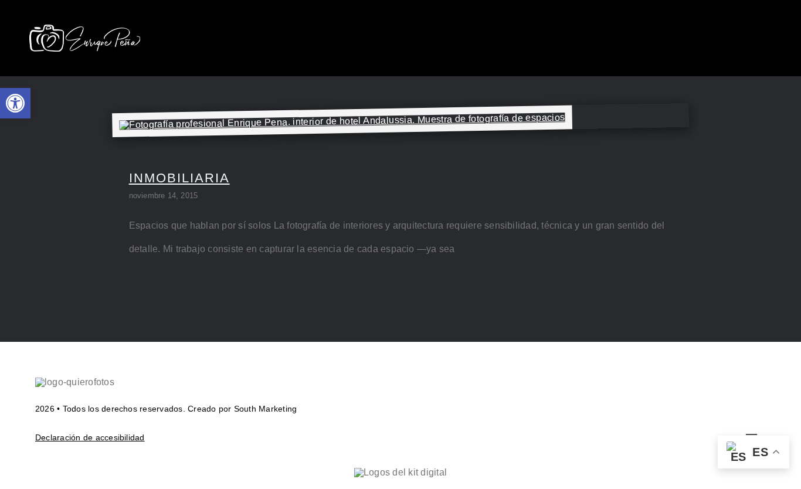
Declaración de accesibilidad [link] (90, 437)
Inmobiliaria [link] (179, 178)
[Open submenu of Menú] (764, 38)
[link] (15, 103)
